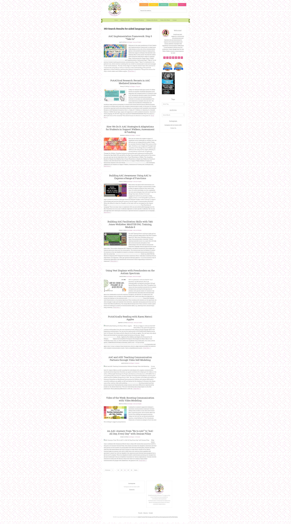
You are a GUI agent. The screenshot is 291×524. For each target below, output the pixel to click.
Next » (135, 470)
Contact (175, 20)
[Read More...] (131, 71)
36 (131, 470)
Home (116, 20)
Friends (140, 513)
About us (145, 513)
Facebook (143, 4)
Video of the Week (165, 20)
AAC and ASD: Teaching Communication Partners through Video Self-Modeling (130, 358)
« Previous (107, 470)
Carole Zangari (129, 42)
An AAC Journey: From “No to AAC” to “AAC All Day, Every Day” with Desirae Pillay (130, 432)
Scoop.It (182, 4)
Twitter (173, 4)
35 (128, 470)
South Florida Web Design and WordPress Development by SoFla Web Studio (158, 517)
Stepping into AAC (125, 20)
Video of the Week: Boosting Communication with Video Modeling (130, 399)
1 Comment (138, 86)
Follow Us (173, 128)
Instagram (163, 4)
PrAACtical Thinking (138, 20)
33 (121, 470)
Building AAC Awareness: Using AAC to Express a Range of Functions (130, 177)
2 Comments (137, 437)
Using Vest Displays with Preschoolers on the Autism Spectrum (130, 272)
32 (118, 470)
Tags (173, 99)
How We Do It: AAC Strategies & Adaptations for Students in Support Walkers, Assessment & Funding (130, 129)
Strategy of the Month (151, 20)
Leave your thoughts (137, 42)
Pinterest (153, 4)
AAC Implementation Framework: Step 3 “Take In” (130, 37)
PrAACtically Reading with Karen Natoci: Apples (130, 318)
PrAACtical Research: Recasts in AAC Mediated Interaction (130, 82)
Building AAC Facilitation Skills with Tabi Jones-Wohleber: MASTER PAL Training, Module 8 (130, 224)
